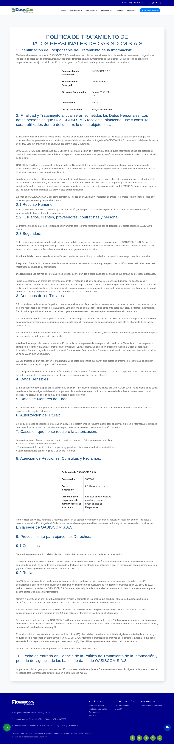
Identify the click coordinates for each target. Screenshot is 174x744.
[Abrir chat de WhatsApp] (7, 727)
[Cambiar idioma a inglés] (160, 3)
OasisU (118, 709)
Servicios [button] (105, 10)
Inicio (63, 10)
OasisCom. (43, 737)
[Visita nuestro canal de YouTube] (157, 3)
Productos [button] (75, 10)
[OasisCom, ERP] (48, 703)
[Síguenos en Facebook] (146, 3)
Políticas (93, 715)
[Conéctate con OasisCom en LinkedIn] (149, 3)
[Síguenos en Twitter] (143, 3)
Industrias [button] (90, 10)
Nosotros (131, 10)
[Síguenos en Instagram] (153, 3)
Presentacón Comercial (151, 705)
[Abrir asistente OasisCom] (167, 727)
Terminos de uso (96, 705)
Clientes (119, 10)
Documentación (122, 705)
